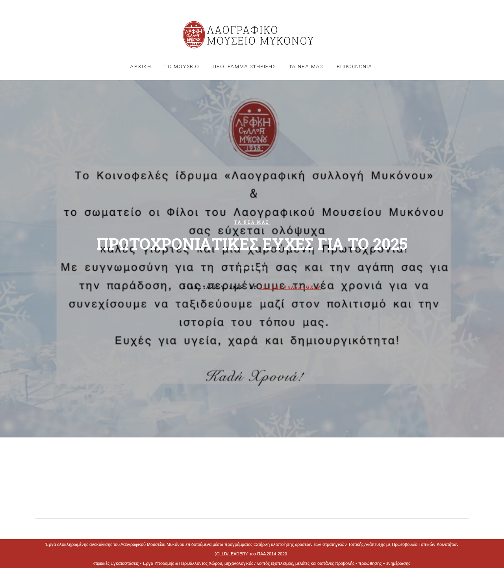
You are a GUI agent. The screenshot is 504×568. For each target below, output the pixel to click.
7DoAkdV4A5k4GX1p (290, 287)
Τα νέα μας (252, 222)
